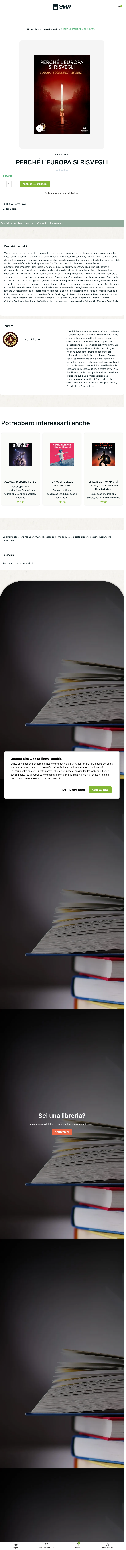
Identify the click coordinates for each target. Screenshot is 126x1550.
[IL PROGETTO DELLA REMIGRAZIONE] (62, 454)
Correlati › (42, 223)
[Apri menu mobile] (4, 7)
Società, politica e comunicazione (103, 497)
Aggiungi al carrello (35, 184)
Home (30, 29)
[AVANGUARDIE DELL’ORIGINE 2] (20, 454)
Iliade (15, 208)
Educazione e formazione (47, 29)
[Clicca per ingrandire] (39, 128)
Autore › (30, 223)
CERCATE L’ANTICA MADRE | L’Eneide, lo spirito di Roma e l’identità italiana (103, 485)
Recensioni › (56, 223)
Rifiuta (63, 789)
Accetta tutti (100, 789)
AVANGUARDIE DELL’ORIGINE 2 (20, 481)
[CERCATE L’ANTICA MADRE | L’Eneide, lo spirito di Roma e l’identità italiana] (103, 454)
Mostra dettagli (77, 789)
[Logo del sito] (62, 6)
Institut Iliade (61, 154)
